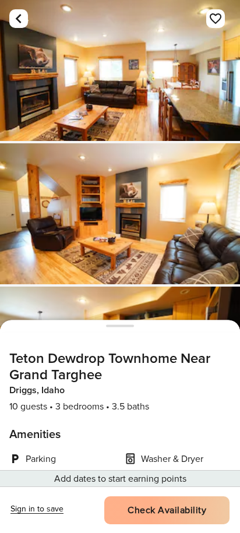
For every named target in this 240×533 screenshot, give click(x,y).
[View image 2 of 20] (120, 213)
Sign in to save (36, 509)
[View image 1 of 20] (120, 70)
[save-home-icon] (215, 18)
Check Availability (167, 510)
